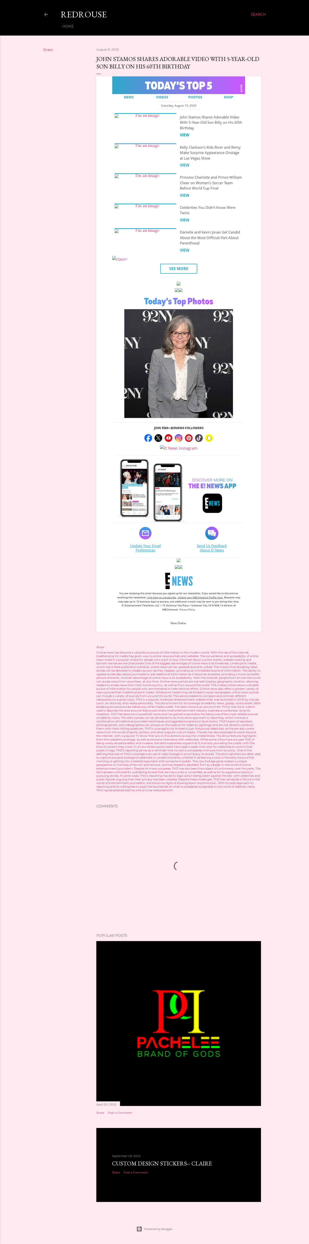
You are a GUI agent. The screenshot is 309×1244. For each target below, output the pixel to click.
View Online (178, 623)
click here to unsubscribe (161, 597)
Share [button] (48, 50)
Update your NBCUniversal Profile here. (200, 597)
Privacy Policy (187, 609)
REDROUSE (84, 14)
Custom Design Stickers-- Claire (162, 1163)
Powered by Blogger (158, 1229)
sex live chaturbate (131, 663)
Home (68, 26)
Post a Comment (120, 1112)
